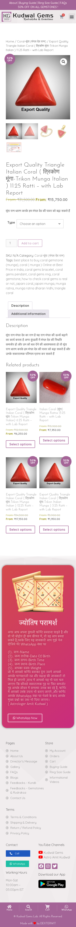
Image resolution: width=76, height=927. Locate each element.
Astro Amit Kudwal (56, 857)
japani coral (24, 284)
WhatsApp (66, 910)
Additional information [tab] (28, 314)
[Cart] (47, 907)
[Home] (9, 907)
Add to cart (30, 243)
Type (11, 222)
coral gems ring (39, 274)
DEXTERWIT (48, 923)
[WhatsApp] (66, 907)
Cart (47, 910)
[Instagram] (48, 866)
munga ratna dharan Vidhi (34, 288)
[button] (72, 16)
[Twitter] (54, 866)
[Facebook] (41, 866)
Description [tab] (20, 306)
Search (28, 910)
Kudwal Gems (53, 853)
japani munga (44, 284)
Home (10, 41)
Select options (20, 444)
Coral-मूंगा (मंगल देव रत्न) (31, 41)
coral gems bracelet (39, 269)
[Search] (28, 907)
